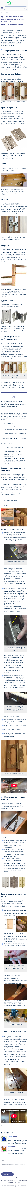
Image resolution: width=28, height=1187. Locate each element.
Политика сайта (23, 1180)
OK (19, 1182)
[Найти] (25, 8)
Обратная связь (19, 1177)
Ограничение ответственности (9, 1180)
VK (15, 1182)
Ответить (15, 1136)
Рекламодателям (9, 1177)
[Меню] (2, 8)
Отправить (7, 1174)
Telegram (10, 1182)
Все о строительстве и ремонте (16, 3)
